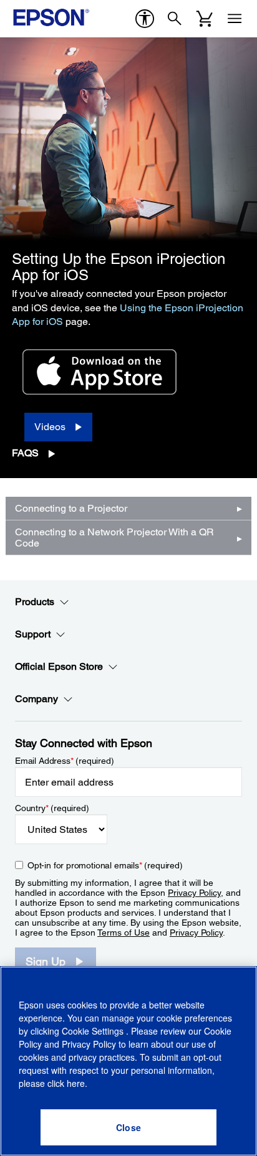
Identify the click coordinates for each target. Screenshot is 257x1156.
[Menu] (235, 19)
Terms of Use (123, 932)
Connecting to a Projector (71, 508)
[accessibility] (145, 19)
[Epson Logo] (51, 17)
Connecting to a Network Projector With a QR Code (114, 537)
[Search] (175, 19)
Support (33, 634)
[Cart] (205, 19)
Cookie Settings (94, 1031)
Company (36, 699)
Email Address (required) (64, 761)
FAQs (25, 453)
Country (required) (52, 808)
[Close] (128, 1127)
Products (34, 602)
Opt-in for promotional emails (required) (105, 865)
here (76, 1083)
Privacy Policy (194, 893)
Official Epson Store (59, 666)
